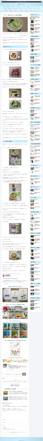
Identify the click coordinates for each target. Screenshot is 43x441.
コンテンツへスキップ (3, 0)
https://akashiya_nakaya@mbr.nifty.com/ (16, 302)
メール (4, 422)
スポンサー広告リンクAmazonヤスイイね (15, 357)
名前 (4, 419)
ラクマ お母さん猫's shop (15, 338)
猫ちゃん (9, 364)
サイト (4, 425)
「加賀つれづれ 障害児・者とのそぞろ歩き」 (15, 286)
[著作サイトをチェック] (7, 369)
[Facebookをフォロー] (9, 369)
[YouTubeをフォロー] (11, 369)
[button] (20, 33)
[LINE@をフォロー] (12, 369)
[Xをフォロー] (8, 369)
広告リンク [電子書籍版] (15, 340)
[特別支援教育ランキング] (7, 276)
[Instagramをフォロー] (10, 369)
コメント (4, 411)
